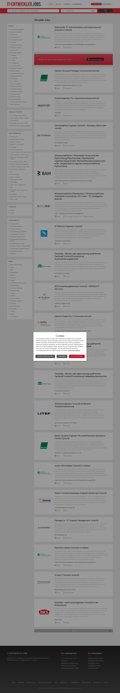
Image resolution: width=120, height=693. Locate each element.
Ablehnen (62, 356)
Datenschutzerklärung (74, 350)
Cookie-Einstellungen (45, 356)
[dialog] (60, 346)
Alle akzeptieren (77, 356)
